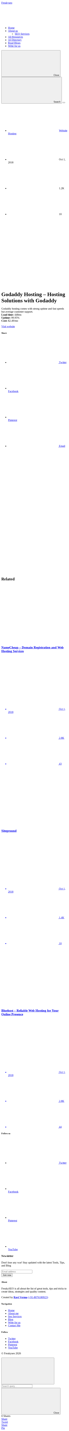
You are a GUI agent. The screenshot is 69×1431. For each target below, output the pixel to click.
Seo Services (15, 1316)
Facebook (13, 1341)
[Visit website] (34, 669)
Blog (10, 1319)
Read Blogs (14, 42)
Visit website (8, 326)
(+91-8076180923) (38, 1297)
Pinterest (12, 1344)
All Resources (15, 36)
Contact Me (14, 1325)
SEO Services (22, 33)
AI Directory (15, 39)
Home (11, 27)
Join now (7, 1275)
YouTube (13, 1347)
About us (13, 30)
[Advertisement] (34, 253)
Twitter (12, 1338)
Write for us (14, 45)
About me (13, 1313)
